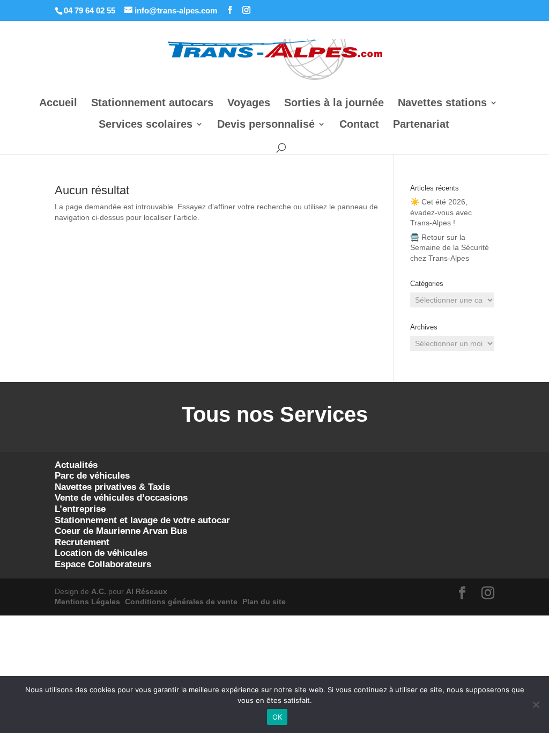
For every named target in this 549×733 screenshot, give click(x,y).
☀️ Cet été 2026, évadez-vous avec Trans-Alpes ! (441, 212)
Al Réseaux (146, 591)
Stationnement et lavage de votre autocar (142, 520)
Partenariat (421, 125)
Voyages (248, 103)
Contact (359, 125)
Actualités (76, 465)
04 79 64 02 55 (89, 10)
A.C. (98, 591)
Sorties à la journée (334, 103)
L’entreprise (80, 509)
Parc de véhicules (92, 476)
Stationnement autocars (152, 103)
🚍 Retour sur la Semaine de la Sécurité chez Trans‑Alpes (449, 247)
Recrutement (82, 542)
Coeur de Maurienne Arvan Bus (121, 531)
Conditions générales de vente (181, 601)
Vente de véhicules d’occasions (121, 498)
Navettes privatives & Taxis (112, 487)
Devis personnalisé (266, 125)
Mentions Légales (87, 601)
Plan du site (264, 601)
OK (277, 717)
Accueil (58, 103)
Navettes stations (442, 103)
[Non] (535, 704)
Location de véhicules (101, 553)
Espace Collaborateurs (103, 564)
